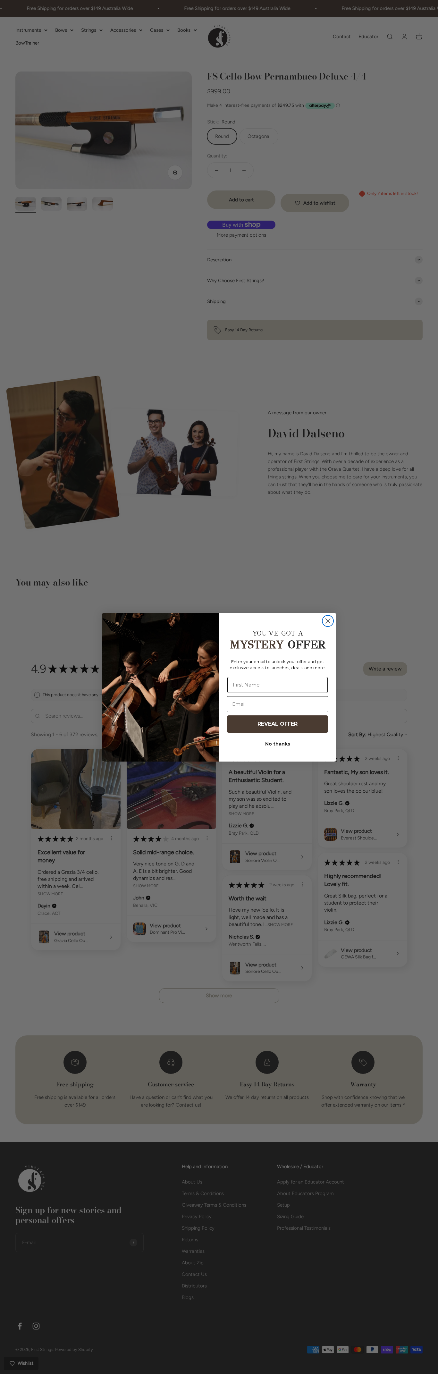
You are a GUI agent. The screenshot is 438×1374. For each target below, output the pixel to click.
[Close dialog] (327, 621)
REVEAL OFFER (277, 724)
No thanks (277, 744)
